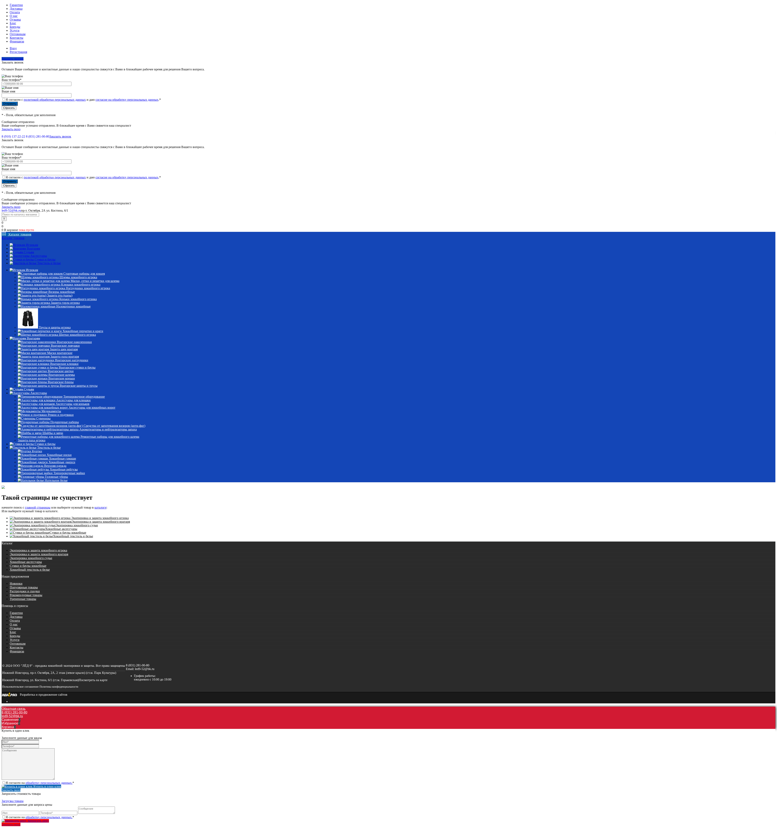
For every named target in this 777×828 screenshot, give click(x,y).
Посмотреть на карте (93, 680)
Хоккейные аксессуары (61, 529)
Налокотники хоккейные (73, 306)
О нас (14, 16)
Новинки (16, 583)
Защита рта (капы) (59, 295)
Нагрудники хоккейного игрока (88, 288)
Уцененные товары (23, 599)
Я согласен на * (40, 783)
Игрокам (32, 245)
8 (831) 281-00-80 (37, 136)
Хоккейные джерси (62, 462)
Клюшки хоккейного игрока (80, 284)
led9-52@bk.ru (144, 669)
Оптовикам (17, 34)
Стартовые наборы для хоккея (84, 273)
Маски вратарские (59, 353)
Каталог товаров (19, 234)
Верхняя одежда (55, 466)
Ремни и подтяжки (61, 415)
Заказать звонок (12, 58)
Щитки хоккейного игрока (77, 334)
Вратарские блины (61, 382)
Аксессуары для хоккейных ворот (92, 407)
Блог (13, 23)
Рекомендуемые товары (26, 595)
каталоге (100, 507)
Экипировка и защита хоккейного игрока (99, 518)
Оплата (15, 12)
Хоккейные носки (59, 455)
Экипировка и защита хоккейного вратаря (100, 521)
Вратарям (33, 248)
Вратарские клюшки (64, 364)
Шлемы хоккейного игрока (78, 277)
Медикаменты (51, 411)
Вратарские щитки (61, 371)
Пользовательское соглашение (20, 686)
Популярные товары (24, 587)
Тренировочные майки (69, 473)
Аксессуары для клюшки (73, 400)
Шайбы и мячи (52, 433)
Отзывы (15, 19)
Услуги (14, 30)
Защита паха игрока (31, 440)
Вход (13, 48)
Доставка (16, 8)
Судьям (29, 252)
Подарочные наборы (64, 422)
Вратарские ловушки (65, 345)
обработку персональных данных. (48, 783)
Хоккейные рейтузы (64, 469)
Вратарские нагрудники (71, 360)
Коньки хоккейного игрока (78, 299)
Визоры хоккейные (61, 292)
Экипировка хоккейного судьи (76, 525)
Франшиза (17, 41)
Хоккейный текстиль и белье (73, 536)
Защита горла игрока (65, 302)
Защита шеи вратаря (64, 349)
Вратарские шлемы (61, 374)
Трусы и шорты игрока (55, 327)
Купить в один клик (47, 786)
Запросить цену (38, 821)
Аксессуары (38, 256)
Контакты (16, 37)
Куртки (37, 451)
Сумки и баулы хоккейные (68, 532)
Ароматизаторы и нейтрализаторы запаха (108, 429)
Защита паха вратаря (64, 356)
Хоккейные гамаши (62, 458)
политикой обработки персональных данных (55, 99)
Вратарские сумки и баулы (77, 367)
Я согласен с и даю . (83, 99)
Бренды (15, 27)
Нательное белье (56, 480)
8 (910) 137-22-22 (13, 136)
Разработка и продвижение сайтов (43, 694)
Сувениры (43, 418)
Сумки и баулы (45, 259)
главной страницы (37, 507)
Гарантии (16, 5)
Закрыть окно (11, 129)
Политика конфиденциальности (58, 686)
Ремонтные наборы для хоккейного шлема (110, 436)
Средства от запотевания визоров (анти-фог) (114, 425)
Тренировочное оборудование (84, 396)
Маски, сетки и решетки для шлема (95, 281)
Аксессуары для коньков (72, 404)
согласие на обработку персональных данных (127, 99)
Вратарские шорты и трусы (79, 385)
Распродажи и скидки (25, 591)
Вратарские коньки (61, 378)
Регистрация (18, 52)
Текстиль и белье (49, 263)
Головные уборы (56, 476)
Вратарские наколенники (74, 342)
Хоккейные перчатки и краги (83, 331)
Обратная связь (13, 708)
